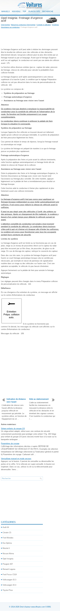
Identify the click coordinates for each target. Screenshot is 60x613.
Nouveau (16, 11)
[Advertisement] (30, 38)
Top (24, 11)
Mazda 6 (6, 548)
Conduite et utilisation (44, 25)
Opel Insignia (5, 25)
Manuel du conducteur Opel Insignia (23, 25)
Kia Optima (7, 543)
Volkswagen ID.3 (9, 580)
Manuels (5, 11)
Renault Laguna (9, 569)
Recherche (47, 11)
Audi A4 (6, 527)
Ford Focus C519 (10, 574)
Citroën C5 (7, 532)
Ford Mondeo (8, 538)
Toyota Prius (8, 590)
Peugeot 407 (8, 564)
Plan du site (34, 11)
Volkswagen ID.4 (9, 585)
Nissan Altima (8, 553)
